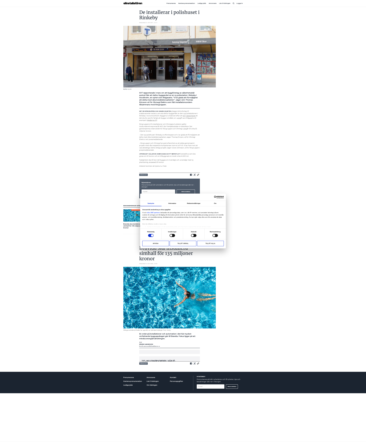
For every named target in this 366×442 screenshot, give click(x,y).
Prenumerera (171, 3)
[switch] (172, 235)
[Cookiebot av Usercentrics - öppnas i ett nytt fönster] (215, 197)
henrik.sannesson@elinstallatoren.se (149, 346)
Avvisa (156, 243)
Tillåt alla (210, 243)
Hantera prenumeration (186, 3)
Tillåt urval (183, 243)
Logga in (239, 3)
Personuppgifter (176, 381)
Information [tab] (172, 203)
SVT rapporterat (189, 116)
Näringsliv (143, 175)
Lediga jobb (202, 3)
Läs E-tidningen (224, 3)
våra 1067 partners (153, 212)
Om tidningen (152, 385)
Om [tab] (215, 203)
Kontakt (173, 377)
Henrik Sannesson (146, 344)
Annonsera (212, 3)
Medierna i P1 (152, 120)
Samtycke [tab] (151, 203)
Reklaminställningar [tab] (193, 203)
